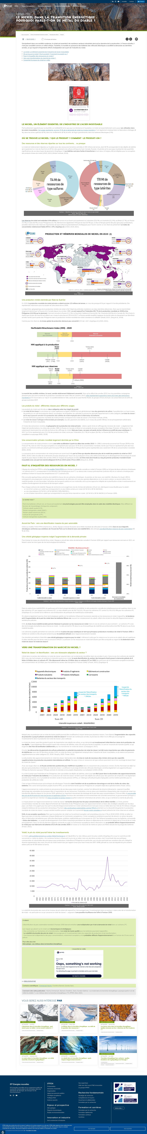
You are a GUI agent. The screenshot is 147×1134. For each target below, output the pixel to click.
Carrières (131, 1)
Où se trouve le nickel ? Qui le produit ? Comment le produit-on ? (45, 54)
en (140, 6)
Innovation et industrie (44, 6)
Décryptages (51, 1108)
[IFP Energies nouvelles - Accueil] (7, 6)
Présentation (51, 1086)
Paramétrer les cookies (31, 1130)
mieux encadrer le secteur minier (58, 798)
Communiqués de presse (104, 1062)
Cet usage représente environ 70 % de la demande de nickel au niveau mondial (66, 130)
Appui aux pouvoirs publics (55, 1093)
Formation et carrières (79, 6)
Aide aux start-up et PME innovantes (90, 1085)
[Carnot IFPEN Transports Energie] (126, 1087)
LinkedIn (112, 1)
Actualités (124, 1)
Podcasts (62, 34)
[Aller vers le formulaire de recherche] (144, 6)
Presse (142, 1)
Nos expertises (83, 1083)
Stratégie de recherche (85, 1095)
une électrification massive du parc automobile (116, 529)
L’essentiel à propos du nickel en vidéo (36, 60)
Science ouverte (52, 1100)
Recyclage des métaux (54, 34)
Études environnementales (55, 1112)
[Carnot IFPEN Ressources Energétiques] (126, 1098)
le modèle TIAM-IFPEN (56, 469)
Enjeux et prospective (28, 6)
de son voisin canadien (92, 810)
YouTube (118, 1)
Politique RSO (51, 1098)
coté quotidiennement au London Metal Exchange (46, 836)
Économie (102, 1064)
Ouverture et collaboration (86, 1100)
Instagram (115, 1)
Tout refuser (91, 1128)
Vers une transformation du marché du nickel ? (39, 58)
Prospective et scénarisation (110, 1064)
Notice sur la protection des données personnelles (13, 1130)
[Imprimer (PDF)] (136, 39)
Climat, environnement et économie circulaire (39, 34)
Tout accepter (128, 1128)
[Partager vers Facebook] (127, 39)
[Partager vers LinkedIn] (130, 39)
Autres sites (118, 1108)
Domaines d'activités (53, 1088)
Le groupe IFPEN (83, 1087)
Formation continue (84, 1115)
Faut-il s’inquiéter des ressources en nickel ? (38, 56)
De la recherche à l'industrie (56, 1120)
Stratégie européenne (54, 1095)
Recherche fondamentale (62, 6)
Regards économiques (54, 1110)
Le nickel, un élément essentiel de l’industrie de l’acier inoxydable (46, 52)
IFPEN (16, 6)
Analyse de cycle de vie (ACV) (120, 1063)
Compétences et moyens (86, 1098)
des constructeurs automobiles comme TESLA (80, 808)
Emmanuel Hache (45, 986)
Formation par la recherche (87, 1102)
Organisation (51, 1091)
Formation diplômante (85, 1112)
